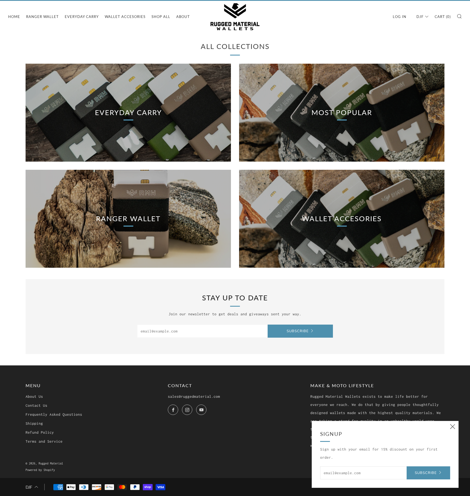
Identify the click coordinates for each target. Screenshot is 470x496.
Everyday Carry (82, 16)
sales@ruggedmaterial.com (194, 396)
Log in (399, 16)
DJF (419, 16)
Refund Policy (40, 432)
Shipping (34, 423)
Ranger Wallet (42, 16)
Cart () (443, 16)
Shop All (160, 16)
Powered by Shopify (40, 470)
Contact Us (36, 405)
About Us (34, 396)
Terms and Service (44, 441)
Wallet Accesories (125, 16)
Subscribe (298, 331)
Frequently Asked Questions (54, 414)
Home (14, 16)
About (183, 16)
